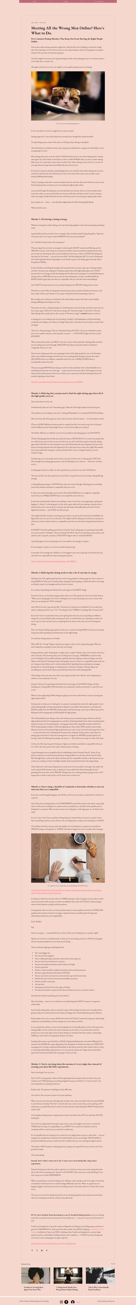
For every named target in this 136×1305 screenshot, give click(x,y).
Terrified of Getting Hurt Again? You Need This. (33, 1288)
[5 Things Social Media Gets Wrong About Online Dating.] (68, 1275)
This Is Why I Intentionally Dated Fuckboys (98, 1288)
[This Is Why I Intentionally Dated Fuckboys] (100, 1275)
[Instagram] (61, 1302)
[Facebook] (66, 1302)
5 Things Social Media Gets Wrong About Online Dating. (67, 1288)
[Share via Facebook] (32, 1250)
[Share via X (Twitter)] (37, 1250)
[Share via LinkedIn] (42, 1250)
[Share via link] (47, 1250)
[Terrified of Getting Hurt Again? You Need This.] (35, 1275)
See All (113, 1264)
